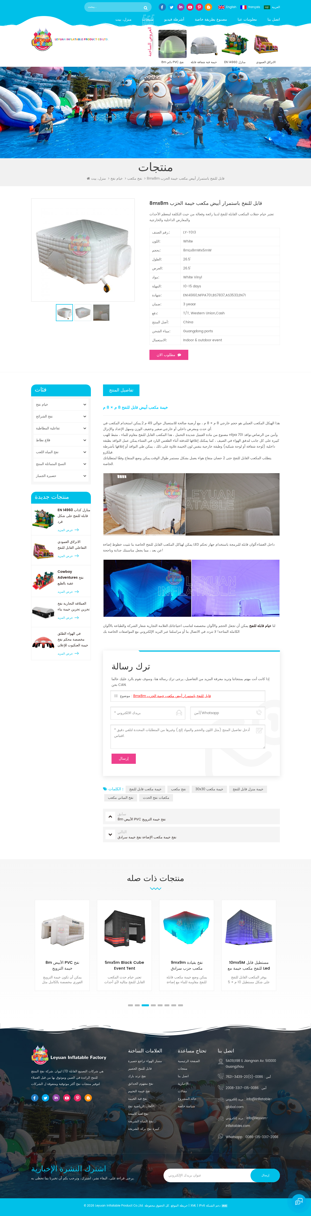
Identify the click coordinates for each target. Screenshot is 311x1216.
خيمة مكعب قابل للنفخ (145, 789)
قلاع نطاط (43, 440)
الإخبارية (183, 1083)
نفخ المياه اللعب (47, 452)
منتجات (148, 20)
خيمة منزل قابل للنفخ (248, 789)
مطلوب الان (166, 355)
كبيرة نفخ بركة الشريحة (143, 1129)
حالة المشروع (187, 1098)
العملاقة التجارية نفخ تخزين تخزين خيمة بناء (74, 606)
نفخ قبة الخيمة (137, 1098)
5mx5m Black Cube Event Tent (124, 965)
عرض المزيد (65, 530)
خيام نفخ (117, 178)
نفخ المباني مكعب (120, 797)
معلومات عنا (247, 20)
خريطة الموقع (179, 1205)
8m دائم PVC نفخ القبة (172, 62)
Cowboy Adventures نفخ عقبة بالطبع (71, 577)
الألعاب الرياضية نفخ (141, 1106)
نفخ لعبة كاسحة (138, 1113)
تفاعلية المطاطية (48, 428)
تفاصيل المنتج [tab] (121, 390)
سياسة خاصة (186, 1106)
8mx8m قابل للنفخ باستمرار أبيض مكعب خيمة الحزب (172, 696)
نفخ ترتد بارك (137, 1076)
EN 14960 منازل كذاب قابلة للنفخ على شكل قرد (235, 62)
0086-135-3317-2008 (242, 1088)
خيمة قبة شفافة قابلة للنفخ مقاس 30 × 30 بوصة (203, 62)
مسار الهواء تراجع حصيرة (145, 1061)
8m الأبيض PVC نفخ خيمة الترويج (62, 965)
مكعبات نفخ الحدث (156, 797)
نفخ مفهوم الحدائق (140, 1083)
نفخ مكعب (178, 789)
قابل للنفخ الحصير (140, 1068)
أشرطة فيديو (174, 20)
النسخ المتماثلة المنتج (51, 464)
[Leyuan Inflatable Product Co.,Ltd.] (69, 39)
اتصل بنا (274, 20)
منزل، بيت (123, 20)
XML (193, 1205)
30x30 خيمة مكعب (209, 789)
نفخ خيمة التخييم (139, 1091)
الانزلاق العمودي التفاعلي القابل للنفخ (266, 62)
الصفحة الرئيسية (189, 1061)
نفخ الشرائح (44, 416)
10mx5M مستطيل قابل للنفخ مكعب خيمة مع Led (249, 965)
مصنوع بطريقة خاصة (211, 20)
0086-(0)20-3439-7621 (244, 1077)
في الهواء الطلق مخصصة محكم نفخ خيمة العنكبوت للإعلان (73, 639)
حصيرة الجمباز (46, 476)
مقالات (182, 1091)
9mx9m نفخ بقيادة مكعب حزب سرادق (187, 965)
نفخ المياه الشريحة (140, 1121)
